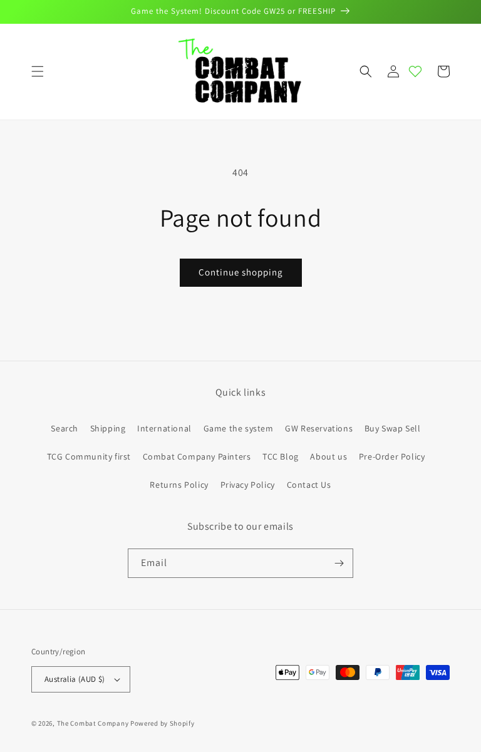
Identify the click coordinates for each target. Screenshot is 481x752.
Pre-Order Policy (392, 456)
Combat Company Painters (197, 456)
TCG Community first (89, 456)
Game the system (239, 428)
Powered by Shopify (162, 723)
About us (328, 456)
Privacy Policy (247, 484)
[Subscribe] (339, 563)
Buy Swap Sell (393, 428)
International (164, 428)
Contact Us (309, 484)
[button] (37, 71)
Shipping (108, 428)
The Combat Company (93, 723)
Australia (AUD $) (74, 679)
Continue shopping (241, 272)
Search (64, 428)
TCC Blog (280, 456)
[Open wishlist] (415, 71)
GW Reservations (319, 428)
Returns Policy (179, 484)
